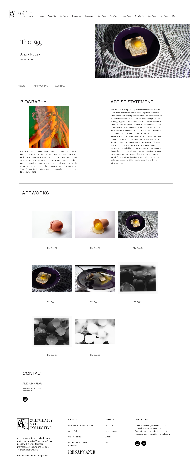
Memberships (111, 431)
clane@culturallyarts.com (150, 428)
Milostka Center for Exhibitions (81, 425)
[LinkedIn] (143, 443)
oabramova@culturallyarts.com (156, 431)
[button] (76, 16)
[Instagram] (25, 399)
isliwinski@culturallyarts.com (154, 425)
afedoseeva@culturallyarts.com (157, 434)
